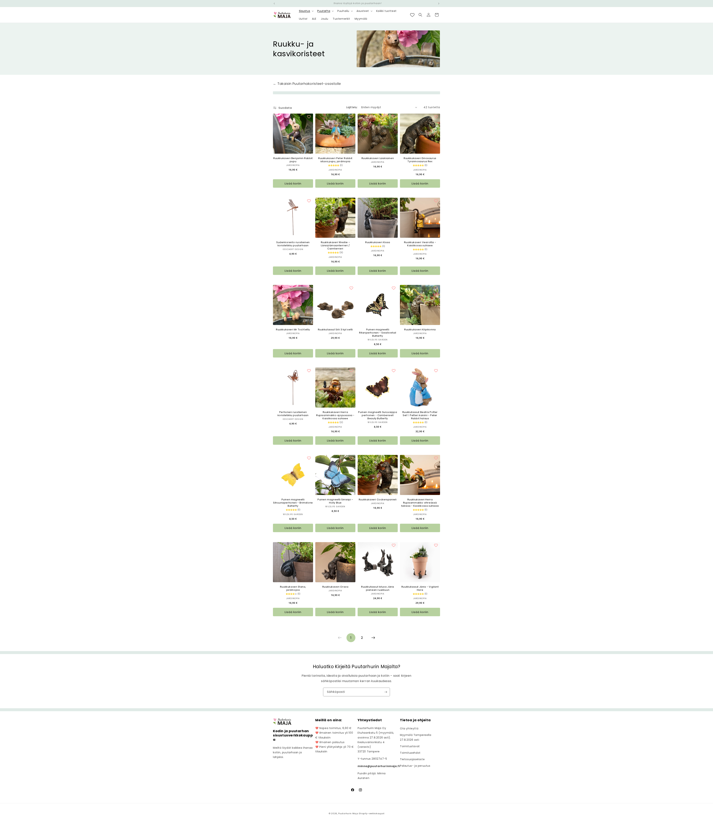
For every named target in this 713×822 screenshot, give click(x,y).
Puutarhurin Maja (348, 813)
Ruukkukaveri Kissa (377, 242)
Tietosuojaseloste (412, 759)
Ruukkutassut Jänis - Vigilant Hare (420, 588)
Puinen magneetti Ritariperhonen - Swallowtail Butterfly (377, 333)
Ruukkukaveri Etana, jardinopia (293, 588)
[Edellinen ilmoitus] (274, 3)
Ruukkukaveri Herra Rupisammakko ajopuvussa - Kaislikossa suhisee (335, 415)
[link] (339, 637)
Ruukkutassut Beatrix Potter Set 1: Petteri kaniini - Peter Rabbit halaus (420, 415)
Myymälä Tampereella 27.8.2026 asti (415, 737)
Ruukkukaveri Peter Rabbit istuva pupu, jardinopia (335, 160)
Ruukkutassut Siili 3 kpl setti (335, 329)
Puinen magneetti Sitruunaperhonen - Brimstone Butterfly (293, 503)
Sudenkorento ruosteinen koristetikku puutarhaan (293, 244)
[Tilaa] (386, 692)
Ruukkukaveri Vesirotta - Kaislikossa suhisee (420, 244)
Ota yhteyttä (409, 728)
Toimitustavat (410, 746)
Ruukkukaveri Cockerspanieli (378, 499)
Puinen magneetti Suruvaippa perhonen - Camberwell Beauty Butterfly (377, 415)
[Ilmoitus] (439, 3)
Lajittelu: (352, 107)
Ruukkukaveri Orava (335, 587)
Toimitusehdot (410, 753)
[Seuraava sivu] (373, 637)
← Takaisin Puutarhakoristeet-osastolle (307, 83)
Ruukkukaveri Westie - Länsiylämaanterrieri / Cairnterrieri (335, 245)
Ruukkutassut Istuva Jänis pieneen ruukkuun (377, 588)
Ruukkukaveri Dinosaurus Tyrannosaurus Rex (420, 160)
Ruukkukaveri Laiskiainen (378, 158)
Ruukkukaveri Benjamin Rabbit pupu (293, 160)
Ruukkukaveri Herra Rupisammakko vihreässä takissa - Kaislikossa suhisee (420, 503)
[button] (306, 11)
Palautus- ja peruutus (415, 766)
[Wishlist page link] (412, 15)
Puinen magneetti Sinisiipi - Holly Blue (335, 501)
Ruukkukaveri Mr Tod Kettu (293, 329)
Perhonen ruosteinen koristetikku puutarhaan (293, 414)
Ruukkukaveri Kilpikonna (420, 329)
